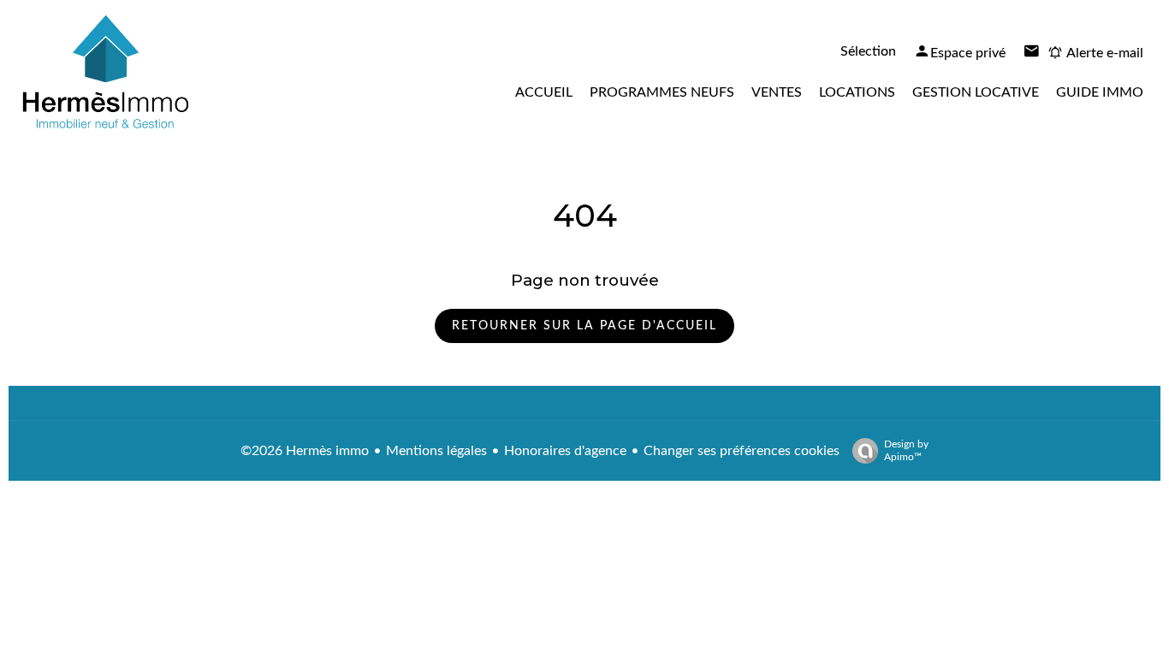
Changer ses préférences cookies (742, 451)
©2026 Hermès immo (304, 451)
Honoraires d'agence (565, 451)
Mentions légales (436, 451)
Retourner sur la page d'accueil (584, 326)
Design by (906, 450)
